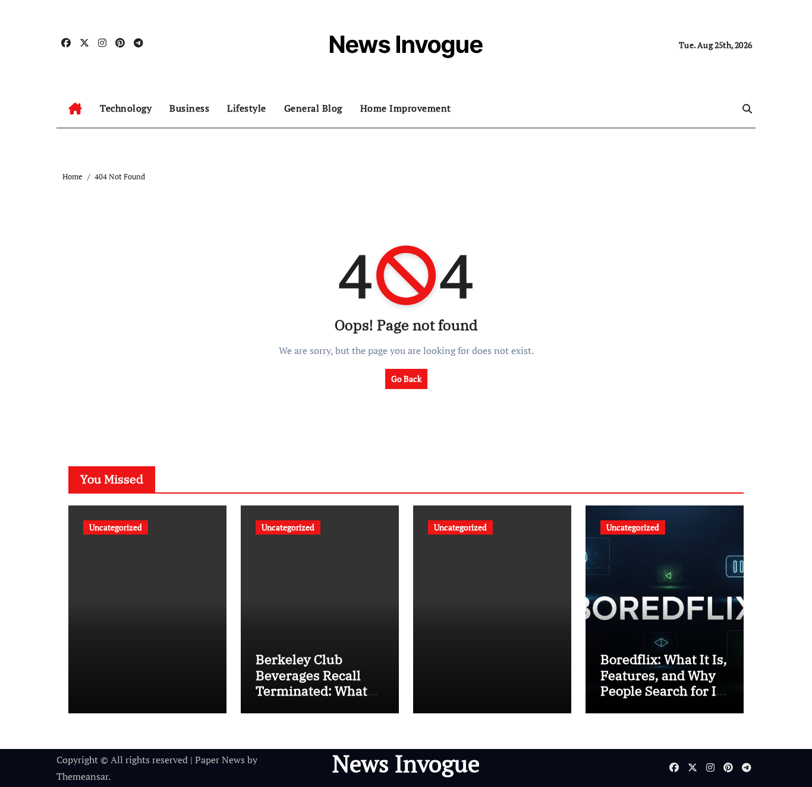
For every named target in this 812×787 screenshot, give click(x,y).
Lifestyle (246, 108)
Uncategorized (115, 527)
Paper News (220, 759)
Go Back (406, 378)
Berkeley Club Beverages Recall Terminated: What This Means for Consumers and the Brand (316, 698)
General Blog (313, 108)
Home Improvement (405, 108)
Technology (126, 108)
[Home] (75, 108)
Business (189, 108)
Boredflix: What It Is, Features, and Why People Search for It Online (663, 682)
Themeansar (82, 776)
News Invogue (406, 44)
